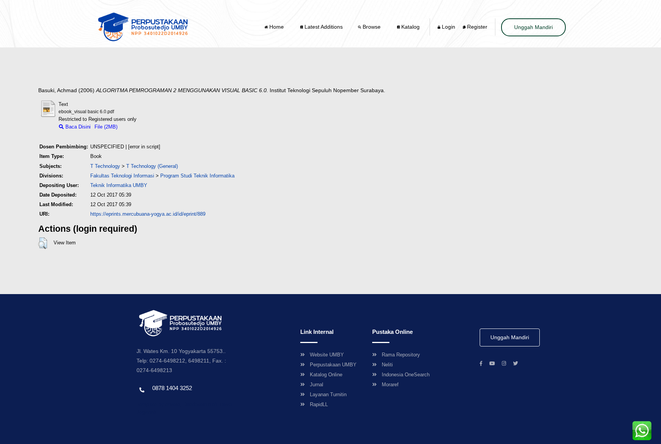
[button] (42, 243)
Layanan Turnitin (328, 394)
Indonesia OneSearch (406, 374)
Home (276, 27)
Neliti (387, 365)
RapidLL (319, 404)
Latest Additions (323, 27)
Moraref (390, 384)
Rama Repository (401, 355)
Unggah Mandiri (533, 27)
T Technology (105, 166)
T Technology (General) (152, 166)
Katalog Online (326, 374)
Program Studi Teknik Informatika (197, 176)
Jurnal (316, 384)
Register (476, 27)
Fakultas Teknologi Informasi (122, 176)
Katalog (410, 27)
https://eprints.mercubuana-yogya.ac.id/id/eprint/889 (147, 214)
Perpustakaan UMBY (333, 365)
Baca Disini (77, 127)
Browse (371, 27)
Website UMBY (327, 355)
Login (447, 27)
